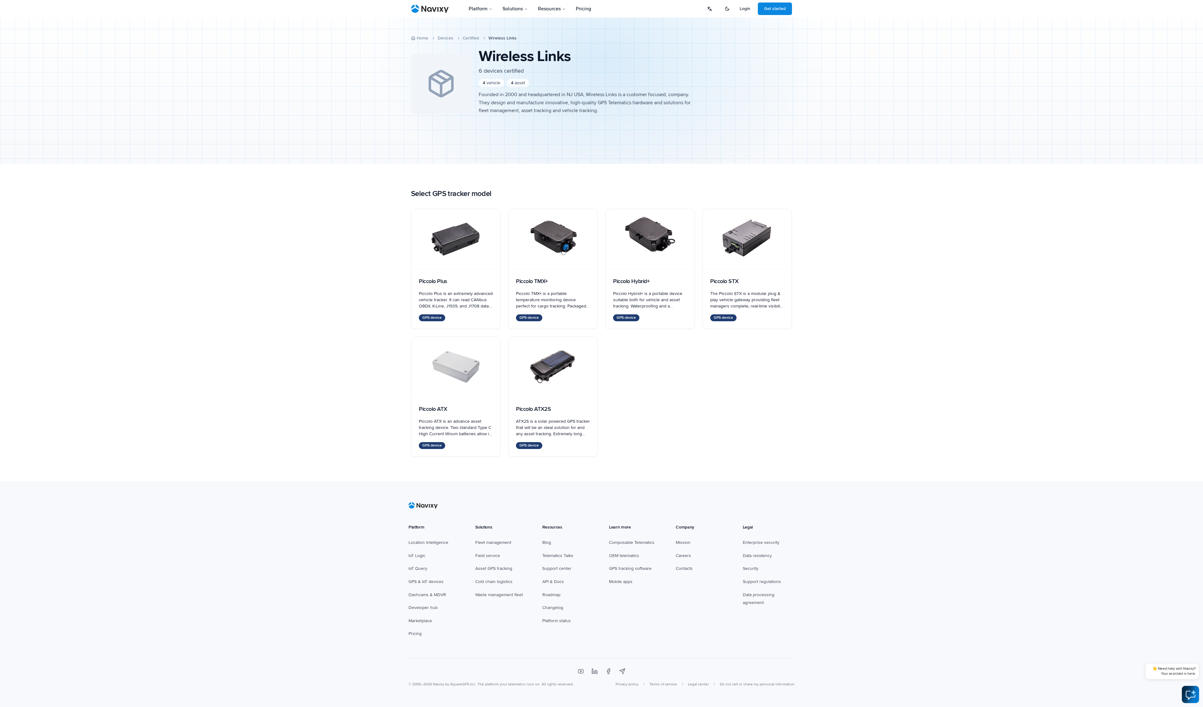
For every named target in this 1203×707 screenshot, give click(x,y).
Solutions (513, 9)
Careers (683, 555)
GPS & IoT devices (426, 581)
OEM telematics (624, 555)
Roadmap (551, 594)
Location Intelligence (428, 542)
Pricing (583, 9)
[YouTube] (581, 671)
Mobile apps (621, 581)
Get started (775, 8)
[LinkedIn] (594, 671)
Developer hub (423, 607)
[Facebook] (608, 671)
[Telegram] (622, 671)
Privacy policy (627, 684)
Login (745, 8)
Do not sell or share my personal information (757, 684)
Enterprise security (761, 542)
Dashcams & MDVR (427, 594)
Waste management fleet (499, 594)
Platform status (556, 620)
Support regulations (762, 581)
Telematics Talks (557, 555)
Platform (478, 9)
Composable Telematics (631, 542)
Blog (546, 542)
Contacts (684, 568)
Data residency (757, 555)
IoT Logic (417, 555)
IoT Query (418, 568)
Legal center (698, 684)
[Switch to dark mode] (727, 9)
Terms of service (663, 684)
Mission (683, 542)
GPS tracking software (630, 568)
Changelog (552, 607)
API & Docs (553, 581)
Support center (556, 568)
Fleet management (493, 542)
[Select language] (710, 9)
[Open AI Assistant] (1190, 694)
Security (750, 568)
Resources (549, 9)
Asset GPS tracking (493, 568)
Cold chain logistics (494, 581)
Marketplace (420, 620)
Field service (487, 555)
